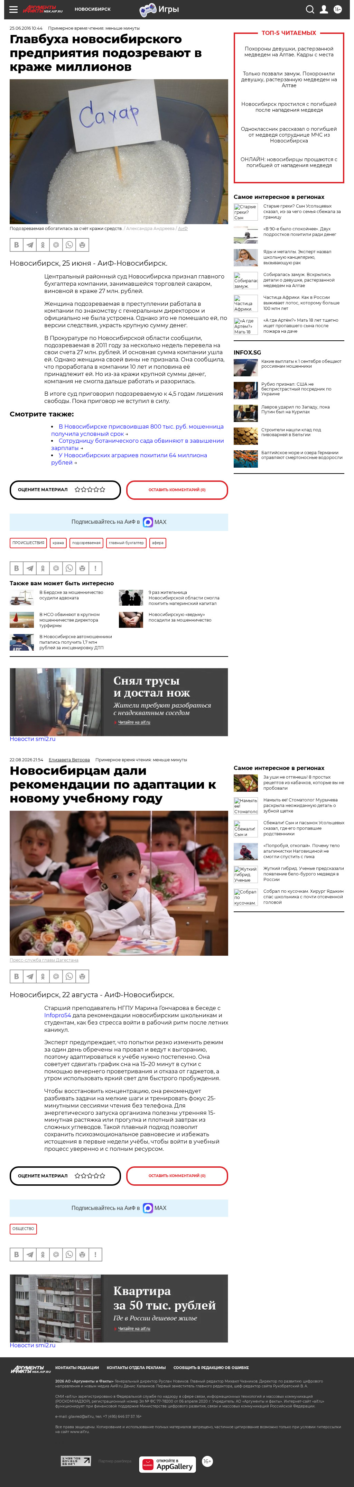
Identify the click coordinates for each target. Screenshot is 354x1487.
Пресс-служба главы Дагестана (44, 960)
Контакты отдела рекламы (136, 1368)
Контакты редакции (77, 1368)
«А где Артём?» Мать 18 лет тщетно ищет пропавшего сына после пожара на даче (300, 326)
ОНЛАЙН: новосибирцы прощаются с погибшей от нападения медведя (289, 162)
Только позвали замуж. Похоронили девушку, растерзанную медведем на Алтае (289, 80)
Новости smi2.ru (33, 739)
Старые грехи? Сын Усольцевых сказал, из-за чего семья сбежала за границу (302, 211)
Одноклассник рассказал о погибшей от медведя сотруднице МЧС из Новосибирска (289, 135)
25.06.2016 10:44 (26, 28)
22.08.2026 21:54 (26, 759)
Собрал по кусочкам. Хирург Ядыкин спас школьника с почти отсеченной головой (303, 897)
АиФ (183, 228)
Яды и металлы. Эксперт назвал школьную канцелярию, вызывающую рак (297, 257)
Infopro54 (57, 1015)
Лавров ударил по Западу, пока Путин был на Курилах (295, 409)
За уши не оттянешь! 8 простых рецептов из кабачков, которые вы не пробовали (303, 782)
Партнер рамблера (115, 1461)
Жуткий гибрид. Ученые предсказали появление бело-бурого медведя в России (303, 874)
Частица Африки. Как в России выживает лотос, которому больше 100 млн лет (301, 303)
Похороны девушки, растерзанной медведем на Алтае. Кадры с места (289, 52)
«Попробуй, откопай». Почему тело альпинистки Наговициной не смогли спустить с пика (301, 851)
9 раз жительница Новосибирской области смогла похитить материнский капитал (184, 598)
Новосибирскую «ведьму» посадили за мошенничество (180, 617)
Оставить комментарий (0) (177, 490)
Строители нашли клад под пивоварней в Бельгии (291, 432)
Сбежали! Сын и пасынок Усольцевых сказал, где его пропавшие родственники (303, 828)
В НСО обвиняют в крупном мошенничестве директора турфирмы (69, 620)
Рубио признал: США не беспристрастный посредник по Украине (296, 389)
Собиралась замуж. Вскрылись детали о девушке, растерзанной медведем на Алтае (299, 280)
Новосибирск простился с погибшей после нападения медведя (289, 107)
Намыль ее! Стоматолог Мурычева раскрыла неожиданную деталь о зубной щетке (300, 805)
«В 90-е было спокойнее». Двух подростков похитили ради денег (299, 231)
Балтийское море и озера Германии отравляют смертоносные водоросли (302, 455)
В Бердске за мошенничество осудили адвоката (71, 595)
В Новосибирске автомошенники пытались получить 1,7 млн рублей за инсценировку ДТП (75, 642)
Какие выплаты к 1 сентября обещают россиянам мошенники (301, 364)
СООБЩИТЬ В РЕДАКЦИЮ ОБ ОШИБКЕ (211, 1368)
